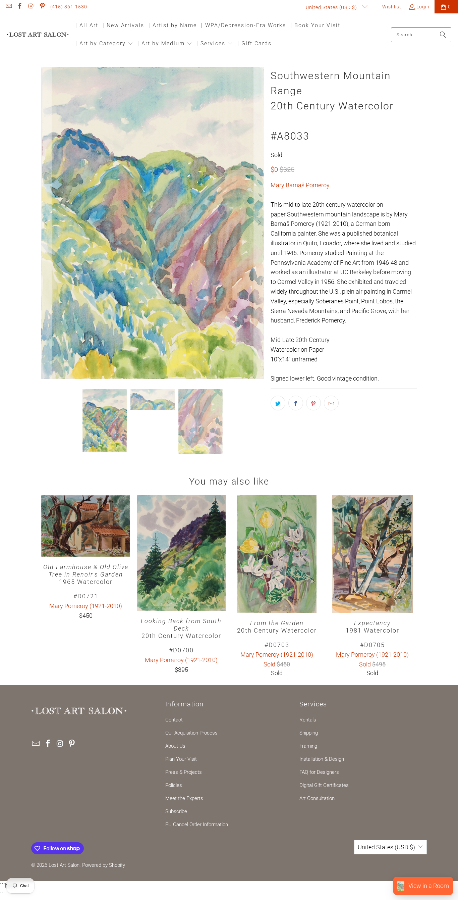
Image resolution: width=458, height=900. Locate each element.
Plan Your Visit (181, 759)
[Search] (443, 35)
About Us (175, 746)
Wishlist (391, 6)
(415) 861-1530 (68, 6)
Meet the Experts (184, 798)
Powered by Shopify (103, 865)
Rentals (307, 720)
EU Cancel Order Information (196, 824)
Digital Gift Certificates (324, 785)
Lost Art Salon (64, 865)
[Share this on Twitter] (278, 403)
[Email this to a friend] (331, 403)
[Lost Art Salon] (38, 35)
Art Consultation (317, 798)
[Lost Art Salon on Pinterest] (42, 6)
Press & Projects (183, 772)
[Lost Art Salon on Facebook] (19, 6)
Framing (308, 746)
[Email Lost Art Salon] (8, 6)
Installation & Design (321, 759)
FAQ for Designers (319, 772)
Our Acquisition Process (191, 733)
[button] (104, 44)
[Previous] (46, 223)
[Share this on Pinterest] (313, 403)
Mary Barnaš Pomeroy (300, 185)
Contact (174, 720)
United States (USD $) (332, 7)
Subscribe (176, 811)
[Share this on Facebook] (295, 403)
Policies (173, 785)
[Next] (258, 223)
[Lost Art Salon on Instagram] (30, 6)
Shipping (308, 733)
